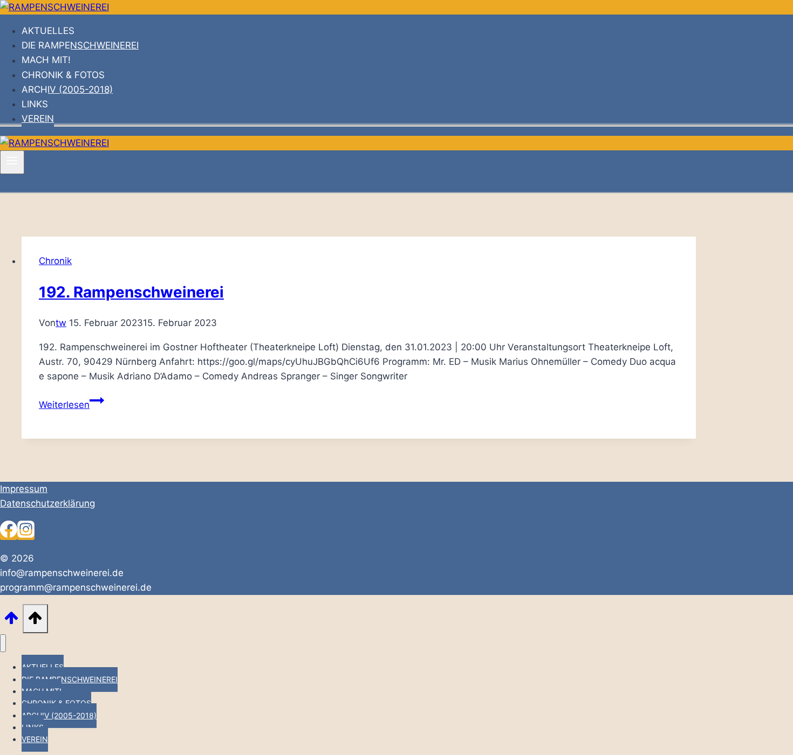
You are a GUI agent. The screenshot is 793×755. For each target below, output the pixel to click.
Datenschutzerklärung (47, 503)
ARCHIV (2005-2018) (67, 89)
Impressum (23, 488)
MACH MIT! (46, 60)
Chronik (55, 260)
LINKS (35, 104)
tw (61, 322)
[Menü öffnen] (12, 162)
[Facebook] (8, 534)
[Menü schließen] (3, 643)
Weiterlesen (71, 404)
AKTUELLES (48, 30)
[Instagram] (26, 534)
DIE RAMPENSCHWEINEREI (80, 45)
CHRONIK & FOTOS (63, 75)
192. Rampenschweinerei (131, 292)
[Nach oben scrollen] (11, 620)
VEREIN (38, 118)
